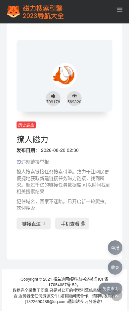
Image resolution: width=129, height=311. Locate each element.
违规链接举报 (35, 161)
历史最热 (26, 125)
